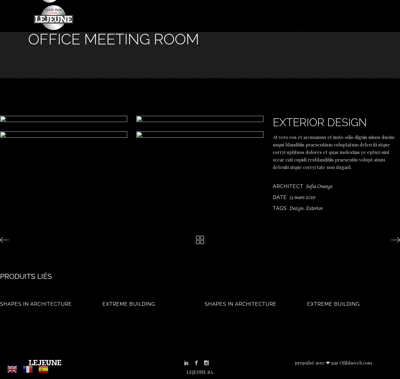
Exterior (314, 208)
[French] (28, 369)
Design (296, 208)
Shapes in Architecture (36, 304)
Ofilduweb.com (356, 363)
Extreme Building (128, 304)
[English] (12, 369)
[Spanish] (44, 369)
